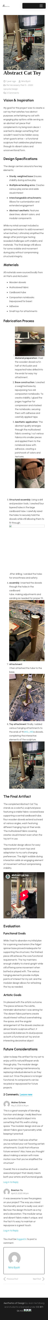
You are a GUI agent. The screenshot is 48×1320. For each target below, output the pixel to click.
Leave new (26, 1094)
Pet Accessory (13, 85)
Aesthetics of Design (14, 1303)
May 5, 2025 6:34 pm (20, 1105)
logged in (21, 1239)
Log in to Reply (10, 1182)
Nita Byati (25, 81)
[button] (41, 5)
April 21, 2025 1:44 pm (20, 1193)
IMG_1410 (28, 731)
